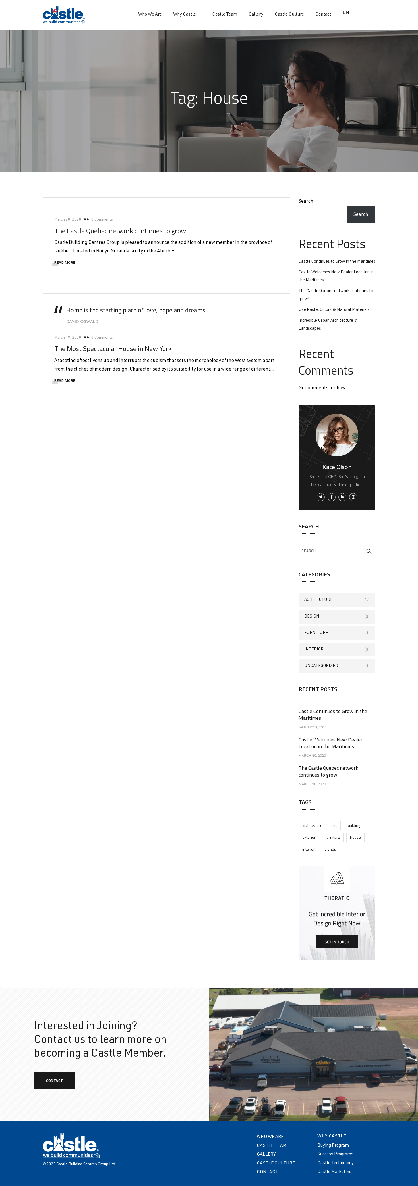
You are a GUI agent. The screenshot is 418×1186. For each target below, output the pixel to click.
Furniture (316, 633)
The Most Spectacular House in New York (113, 348)
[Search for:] (337, 551)
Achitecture (318, 600)
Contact (323, 14)
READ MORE (64, 262)
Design (311, 616)
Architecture (312, 825)
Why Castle (184, 14)
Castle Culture (289, 14)
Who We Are (150, 14)
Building (353, 825)
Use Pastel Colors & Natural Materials (334, 310)
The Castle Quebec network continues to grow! (121, 230)
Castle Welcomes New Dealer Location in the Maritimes (331, 743)
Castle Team (224, 14)
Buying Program (333, 1145)
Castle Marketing (334, 1172)
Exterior (309, 837)
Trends (330, 849)
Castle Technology (335, 1163)
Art (334, 825)
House (355, 837)
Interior (314, 649)
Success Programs (335, 1154)
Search (306, 201)
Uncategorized (321, 666)
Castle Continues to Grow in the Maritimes (337, 262)
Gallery (256, 14)
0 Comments (102, 220)
